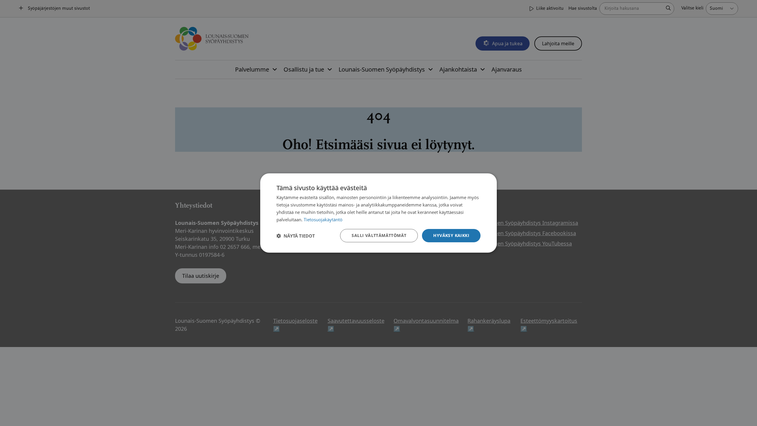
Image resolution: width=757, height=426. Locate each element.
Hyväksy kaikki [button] (451, 235)
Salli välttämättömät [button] (379, 235)
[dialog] (378, 213)
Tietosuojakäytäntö (323, 219)
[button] (295, 236)
